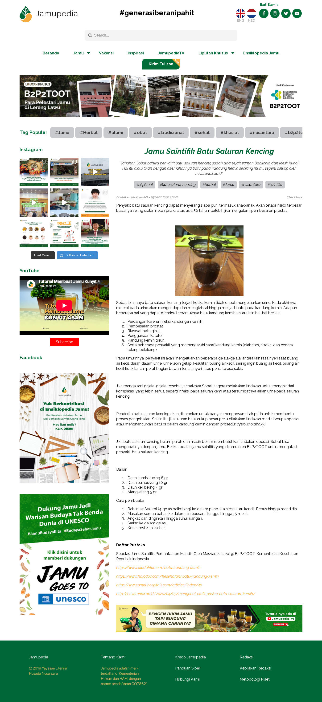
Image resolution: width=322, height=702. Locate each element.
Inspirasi (136, 53)
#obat (140, 132)
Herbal (210, 184)
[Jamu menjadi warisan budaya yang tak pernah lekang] (34, 233)
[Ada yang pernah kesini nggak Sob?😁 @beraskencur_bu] (64, 202)
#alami (115, 132)
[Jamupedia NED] (251, 13)
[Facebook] (263, 13)
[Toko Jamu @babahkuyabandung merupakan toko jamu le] (95, 172)
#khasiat (229, 132)
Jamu (229, 184)
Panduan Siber (187, 668)
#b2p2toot (296, 132)
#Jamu (62, 132)
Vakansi (106, 53)
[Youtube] (297, 13)
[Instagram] (275, 13)
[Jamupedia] (49, 14)
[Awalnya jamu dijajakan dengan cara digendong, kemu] (64, 172)
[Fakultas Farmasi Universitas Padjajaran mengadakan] (34, 202)
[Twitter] (286, 13)
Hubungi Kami (187, 679)
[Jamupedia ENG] (240, 13)
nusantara (252, 184)
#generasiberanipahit (157, 13)
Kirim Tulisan (161, 64)
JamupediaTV (171, 53)
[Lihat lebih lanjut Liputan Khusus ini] (161, 121)
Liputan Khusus (213, 53)
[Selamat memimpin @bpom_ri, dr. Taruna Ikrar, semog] (95, 233)
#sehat (202, 132)
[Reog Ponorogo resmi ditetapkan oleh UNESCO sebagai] (34, 172)
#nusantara (262, 132)
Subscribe (64, 342)
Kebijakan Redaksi (255, 668)
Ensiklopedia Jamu (261, 53)
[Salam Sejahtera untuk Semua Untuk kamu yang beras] (64, 233)
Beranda (51, 53)
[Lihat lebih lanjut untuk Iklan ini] (64, 486)
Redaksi (246, 657)
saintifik (276, 184)
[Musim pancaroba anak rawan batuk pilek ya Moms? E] (95, 202)
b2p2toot (145, 184)
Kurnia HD (142, 197)
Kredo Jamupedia (190, 657)
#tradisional (171, 132)
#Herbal (89, 132)
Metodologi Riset (255, 679)
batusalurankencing (179, 184)
